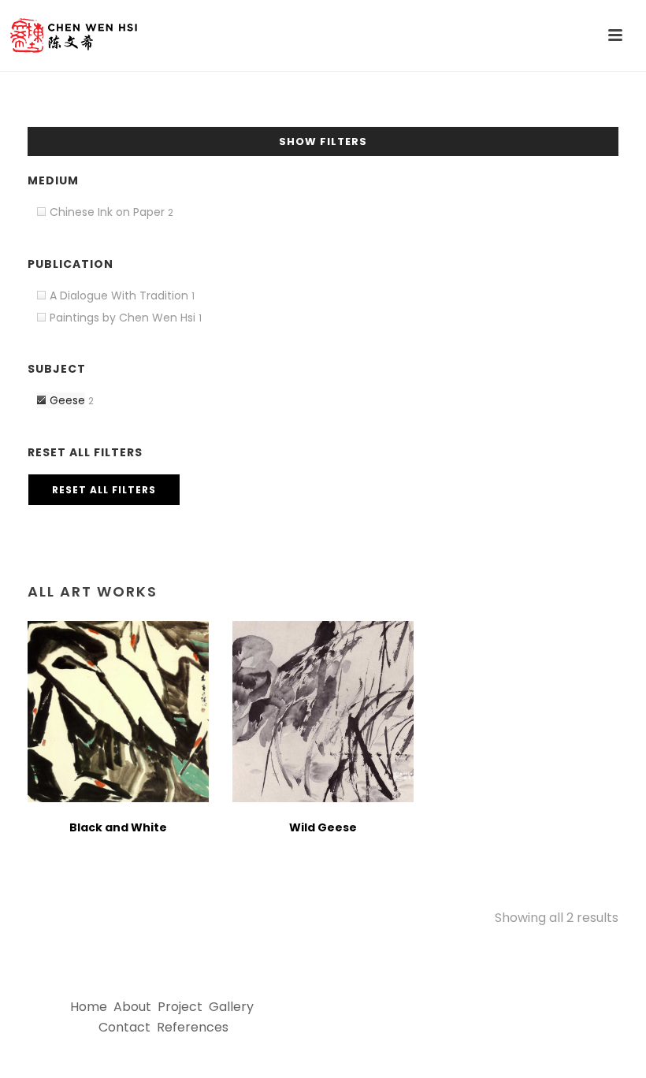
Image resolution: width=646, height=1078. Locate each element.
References (192, 1027)
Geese (67, 400)
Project (180, 1007)
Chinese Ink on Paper (107, 212)
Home (88, 1007)
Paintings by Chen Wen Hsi (122, 317)
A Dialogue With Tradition (119, 295)
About (132, 1007)
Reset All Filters (104, 489)
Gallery (231, 1007)
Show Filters (323, 141)
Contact (124, 1027)
